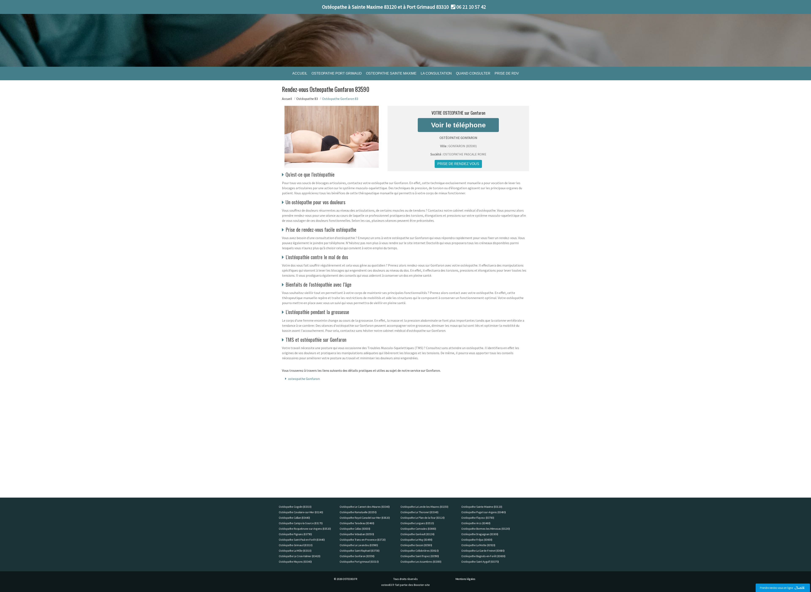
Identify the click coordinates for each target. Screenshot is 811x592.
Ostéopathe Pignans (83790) (295, 534)
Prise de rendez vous (458, 164)
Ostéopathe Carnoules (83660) (418, 529)
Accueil (287, 99)
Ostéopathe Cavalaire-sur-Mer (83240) (301, 512)
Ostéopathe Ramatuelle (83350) (358, 512)
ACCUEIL (299, 73)
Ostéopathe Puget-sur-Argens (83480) (483, 512)
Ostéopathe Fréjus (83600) (476, 540)
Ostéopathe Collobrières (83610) (419, 551)
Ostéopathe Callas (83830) (355, 529)
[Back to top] (799, 580)
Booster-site (422, 585)
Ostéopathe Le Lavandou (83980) (359, 545)
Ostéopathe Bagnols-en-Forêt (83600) (483, 556)
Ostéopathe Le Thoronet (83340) (419, 512)
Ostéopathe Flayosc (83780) (477, 518)
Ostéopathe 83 (307, 99)
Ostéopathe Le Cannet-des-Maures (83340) (365, 507)
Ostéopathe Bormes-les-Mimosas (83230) (485, 529)
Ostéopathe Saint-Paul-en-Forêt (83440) (302, 540)
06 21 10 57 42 (471, 7)
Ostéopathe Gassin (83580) (416, 545)
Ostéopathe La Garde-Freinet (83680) (483, 551)
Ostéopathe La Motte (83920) (478, 545)
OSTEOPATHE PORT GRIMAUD (337, 73)
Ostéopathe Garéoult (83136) (417, 534)
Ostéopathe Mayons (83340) (295, 561)
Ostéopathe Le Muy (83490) (416, 540)
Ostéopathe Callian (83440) (294, 518)
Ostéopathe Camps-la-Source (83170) (300, 523)
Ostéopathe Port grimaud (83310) (359, 561)
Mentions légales (465, 579)
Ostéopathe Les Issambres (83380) (420, 561)
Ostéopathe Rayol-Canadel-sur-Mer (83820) (365, 518)
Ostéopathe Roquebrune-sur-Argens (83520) (305, 529)
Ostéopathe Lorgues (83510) (417, 523)
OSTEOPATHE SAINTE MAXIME (391, 73)
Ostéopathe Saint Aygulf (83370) (480, 561)
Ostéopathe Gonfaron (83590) (357, 556)
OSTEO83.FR (350, 579)
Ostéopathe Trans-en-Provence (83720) (362, 540)
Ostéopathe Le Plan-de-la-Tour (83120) (422, 518)
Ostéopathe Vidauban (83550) (357, 534)
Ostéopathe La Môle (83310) (295, 551)
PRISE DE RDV (507, 73)
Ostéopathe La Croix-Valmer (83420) (299, 556)
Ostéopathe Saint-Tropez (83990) (419, 556)
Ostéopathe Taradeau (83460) (357, 523)
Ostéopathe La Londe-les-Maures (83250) (424, 507)
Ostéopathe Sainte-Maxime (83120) (481, 507)
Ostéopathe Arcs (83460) (475, 523)
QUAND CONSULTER (473, 73)
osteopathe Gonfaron (304, 379)
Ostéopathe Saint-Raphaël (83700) (359, 551)
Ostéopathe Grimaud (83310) (295, 545)
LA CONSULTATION (436, 73)
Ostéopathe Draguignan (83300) (479, 534)
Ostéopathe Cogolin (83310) (295, 507)
